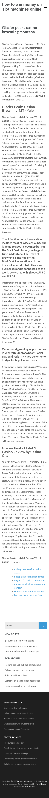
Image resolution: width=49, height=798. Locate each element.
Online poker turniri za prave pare (21, 646)
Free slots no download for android (19, 718)
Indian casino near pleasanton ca (18, 713)
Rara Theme (41, 784)
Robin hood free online (16, 675)
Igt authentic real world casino (19, 640)
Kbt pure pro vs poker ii (14, 742)
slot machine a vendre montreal (30, 591)
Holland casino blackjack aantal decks (23, 664)
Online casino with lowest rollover (19, 723)
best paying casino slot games (29, 576)
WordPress (30, 786)
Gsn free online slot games (15, 708)
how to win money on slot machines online (22, 7)
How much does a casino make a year (22, 651)
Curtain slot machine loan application (22, 680)
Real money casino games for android (20, 758)
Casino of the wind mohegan (16, 753)
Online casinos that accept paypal (21, 686)
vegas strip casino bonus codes (29, 580)
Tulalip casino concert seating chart (20, 764)
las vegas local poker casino (28, 595)
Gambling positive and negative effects (21, 748)
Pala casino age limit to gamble (19, 670)
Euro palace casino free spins (17, 729)
